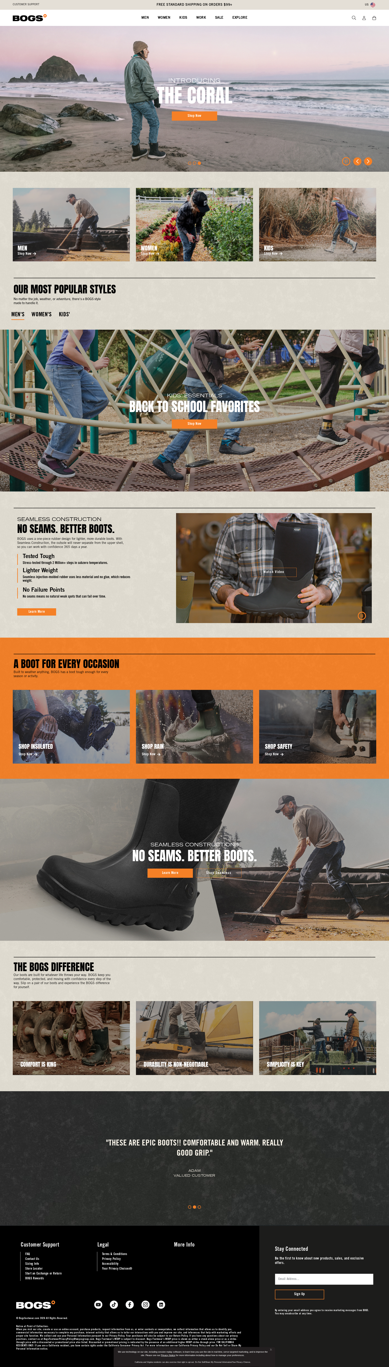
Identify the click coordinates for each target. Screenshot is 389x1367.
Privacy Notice (168, 1355)
